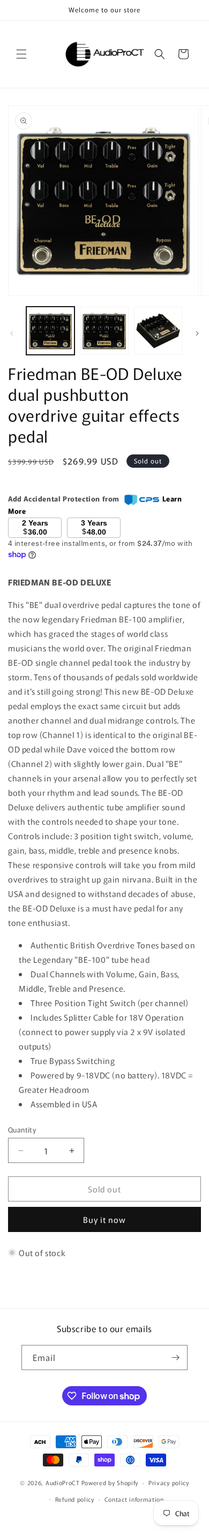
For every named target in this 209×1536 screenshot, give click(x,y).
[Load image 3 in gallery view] (158, 331)
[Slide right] (197, 333)
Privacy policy (168, 1482)
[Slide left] (12, 333)
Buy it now (104, 1219)
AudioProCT (63, 1482)
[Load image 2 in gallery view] (104, 331)
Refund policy (74, 1499)
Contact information (134, 1499)
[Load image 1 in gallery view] (50, 331)
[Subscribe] (175, 1357)
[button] (21, 54)
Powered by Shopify (110, 1482)
